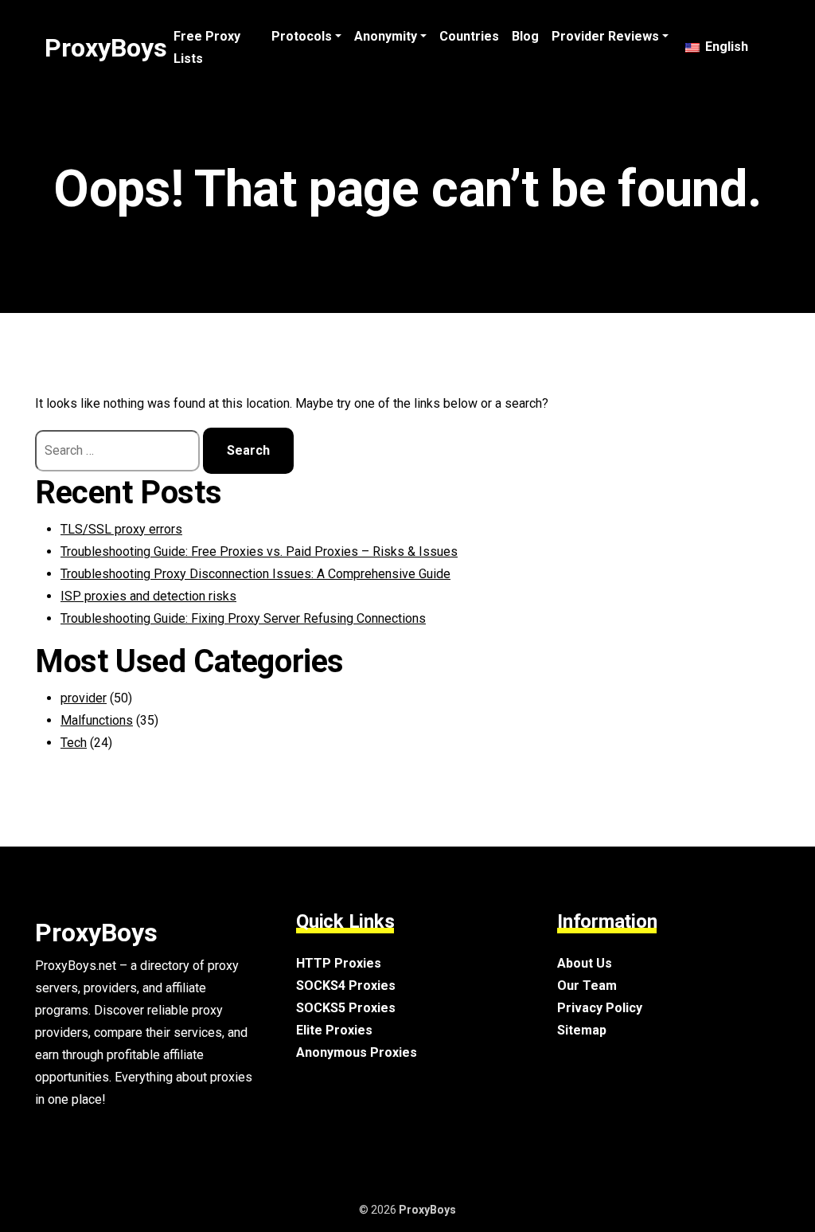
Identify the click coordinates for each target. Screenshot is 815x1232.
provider (83, 698)
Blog (525, 36)
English (725, 46)
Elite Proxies (334, 1030)
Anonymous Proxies (356, 1052)
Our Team (587, 985)
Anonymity (385, 36)
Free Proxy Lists (207, 47)
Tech (73, 742)
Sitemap (581, 1030)
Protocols (301, 36)
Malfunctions (96, 720)
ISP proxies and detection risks (148, 596)
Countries (469, 36)
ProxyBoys (106, 48)
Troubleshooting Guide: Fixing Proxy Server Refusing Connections (243, 618)
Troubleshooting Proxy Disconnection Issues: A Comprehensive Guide (255, 573)
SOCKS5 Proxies (346, 1007)
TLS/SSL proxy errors (121, 529)
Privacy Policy (599, 1007)
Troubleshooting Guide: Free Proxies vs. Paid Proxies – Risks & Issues (259, 551)
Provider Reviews (605, 36)
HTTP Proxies (338, 963)
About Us (584, 963)
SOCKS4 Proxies (346, 985)
